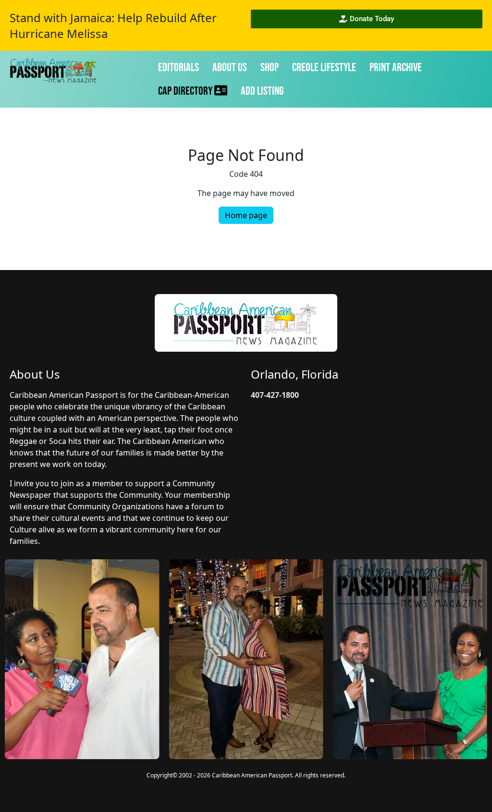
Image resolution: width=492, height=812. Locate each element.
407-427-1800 (275, 395)
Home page (246, 215)
